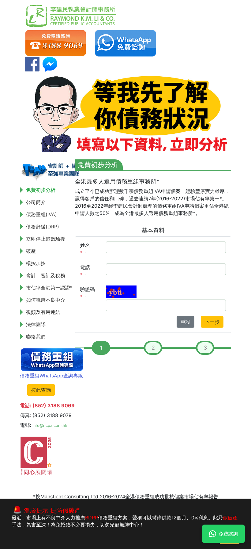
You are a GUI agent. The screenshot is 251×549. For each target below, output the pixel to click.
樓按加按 (36, 263)
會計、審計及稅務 (45, 275)
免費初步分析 (40, 190)
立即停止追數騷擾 (45, 239)
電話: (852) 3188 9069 (47, 405)
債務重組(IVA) (41, 214)
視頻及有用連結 (43, 312)
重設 (185, 322)
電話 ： (85, 271)
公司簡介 (36, 202)
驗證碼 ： (87, 293)
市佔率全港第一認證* (49, 288)
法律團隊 (36, 324)
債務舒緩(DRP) (42, 227)
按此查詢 (41, 390)
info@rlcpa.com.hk (49, 425)
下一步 (212, 322)
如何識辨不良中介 (45, 300)
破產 (31, 251)
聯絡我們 (36, 336)
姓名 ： (85, 249)
